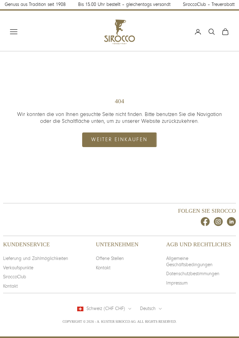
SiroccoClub (14, 277)
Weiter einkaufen (119, 139)
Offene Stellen (110, 258)
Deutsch (148, 308)
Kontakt (10, 286)
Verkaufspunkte (18, 268)
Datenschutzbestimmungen (192, 273)
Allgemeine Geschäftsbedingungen (189, 261)
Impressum (177, 283)
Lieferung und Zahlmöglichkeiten (35, 258)
